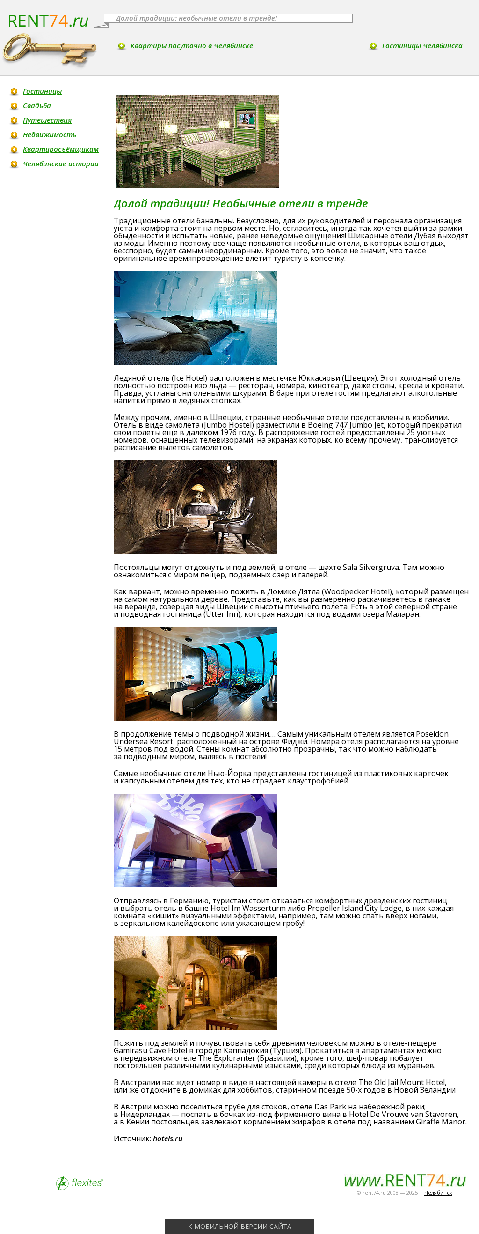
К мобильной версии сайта (239, 1226)
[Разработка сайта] (79, 1187)
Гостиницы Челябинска (422, 45)
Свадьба (37, 105)
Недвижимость (49, 134)
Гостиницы (42, 91)
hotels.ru (167, 1138)
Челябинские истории (61, 163)
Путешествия (47, 120)
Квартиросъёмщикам (61, 149)
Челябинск (438, 1192)
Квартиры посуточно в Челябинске (192, 45)
